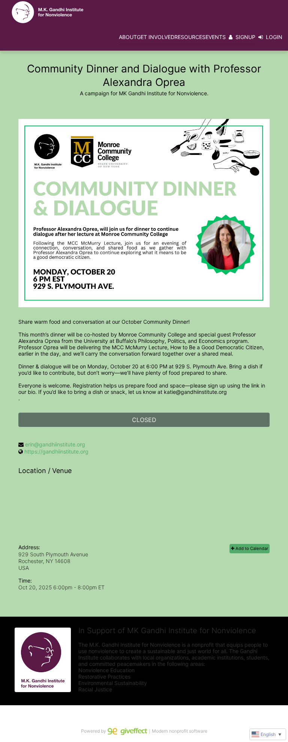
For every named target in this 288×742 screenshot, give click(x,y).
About (128, 37)
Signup (245, 37)
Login (274, 37)
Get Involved (155, 37)
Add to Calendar (251, 548)
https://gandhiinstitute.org (56, 451)
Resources (190, 37)
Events (216, 37)
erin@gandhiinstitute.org (55, 444)
